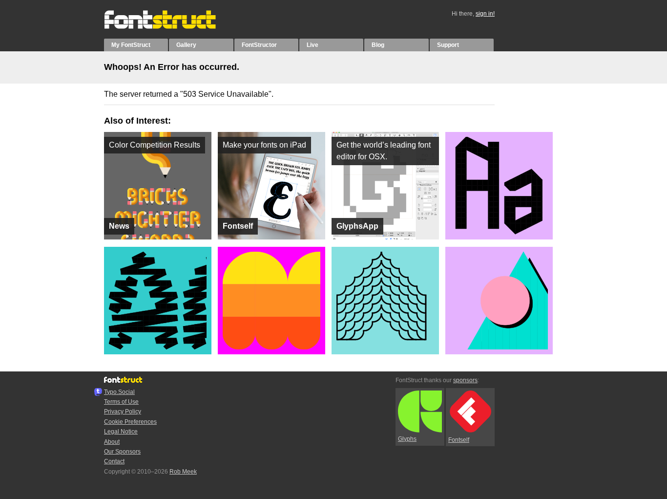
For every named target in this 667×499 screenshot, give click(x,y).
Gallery (186, 45)
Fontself (458, 439)
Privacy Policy (122, 411)
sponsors (465, 380)
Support (448, 45)
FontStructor (259, 45)
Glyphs (407, 438)
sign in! (485, 13)
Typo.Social (119, 392)
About (112, 441)
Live (312, 45)
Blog (378, 45)
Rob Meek (183, 471)
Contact (114, 461)
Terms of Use (121, 401)
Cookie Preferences (130, 421)
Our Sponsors (122, 451)
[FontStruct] (170, 26)
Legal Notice (121, 431)
